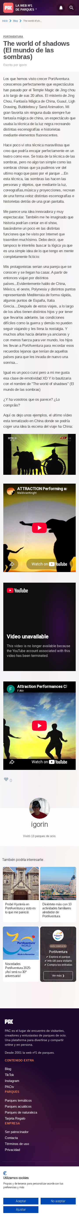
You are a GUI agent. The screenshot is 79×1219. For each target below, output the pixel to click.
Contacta (11, 1138)
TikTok (9, 1075)
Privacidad (12, 1150)
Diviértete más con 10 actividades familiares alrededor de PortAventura (57, 910)
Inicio (5, 20)
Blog (15, 20)
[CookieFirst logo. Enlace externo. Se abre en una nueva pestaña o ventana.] (5, 1173)
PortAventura (13, 36)
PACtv (9, 1087)
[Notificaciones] (61, 8)
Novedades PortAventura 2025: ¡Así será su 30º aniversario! (18, 970)
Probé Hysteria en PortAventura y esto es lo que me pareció (20, 908)
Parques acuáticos (18, 1106)
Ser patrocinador (17, 1132)
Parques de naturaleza (21, 1112)
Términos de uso (17, 1144)
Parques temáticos (18, 1100)
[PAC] (8, 8)
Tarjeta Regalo (15, 1118)
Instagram (12, 1081)
